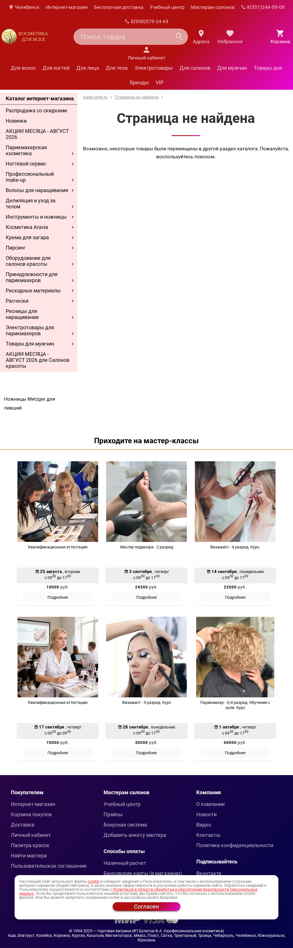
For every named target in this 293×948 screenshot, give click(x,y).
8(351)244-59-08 (265, 7)
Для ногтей (56, 68)
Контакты (208, 835)
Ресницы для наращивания (22, 314)
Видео (203, 825)
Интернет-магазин (67, 7)
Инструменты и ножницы (36, 217)
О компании (210, 804)
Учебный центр (167, 7)
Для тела (117, 68)
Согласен (146, 906)
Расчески (17, 301)
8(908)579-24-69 (149, 21)
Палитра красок (30, 845)
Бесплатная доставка (118, 7)
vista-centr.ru (95, 97)
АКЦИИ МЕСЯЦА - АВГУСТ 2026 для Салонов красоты (37, 360)
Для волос (23, 68)
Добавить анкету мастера (135, 835)
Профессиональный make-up (30, 177)
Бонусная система (125, 825)
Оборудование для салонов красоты (28, 261)
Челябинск (26, 7)
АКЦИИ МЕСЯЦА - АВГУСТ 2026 (37, 134)
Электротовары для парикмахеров (30, 330)
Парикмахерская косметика (26, 150)
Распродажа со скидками (36, 110)
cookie (93, 881)
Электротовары (153, 68)
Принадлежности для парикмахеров (32, 277)
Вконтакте (208, 873)
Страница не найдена (137, 97)
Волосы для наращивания (37, 190)
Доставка (22, 825)
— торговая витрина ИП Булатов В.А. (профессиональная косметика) (158, 931)
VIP (159, 82)
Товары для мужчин (30, 344)
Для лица (87, 68)
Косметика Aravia (27, 227)
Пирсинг (16, 248)
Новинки (16, 121)
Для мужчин (232, 68)
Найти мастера (29, 856)
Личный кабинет (31, 835)
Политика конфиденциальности (234, 845)
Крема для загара (27, 237)
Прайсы (113, 814)
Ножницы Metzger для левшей (29, 403)
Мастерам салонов (213, 7)
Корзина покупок (31, 814)
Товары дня (268, 68)
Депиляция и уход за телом (31, 203)
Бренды (139, 82)
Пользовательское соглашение (49, 866)
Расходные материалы (33, 291)
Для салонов (195, 68)
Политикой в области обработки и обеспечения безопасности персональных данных (138, 891)
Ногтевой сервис (26, 164)
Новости (206, 814)
